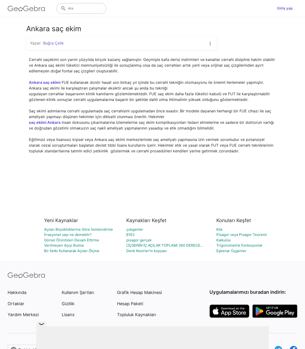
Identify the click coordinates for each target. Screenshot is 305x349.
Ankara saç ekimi (45, 82)
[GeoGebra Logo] (26, 8)
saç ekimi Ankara (45, 122)
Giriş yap (285, 8)
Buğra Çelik (53, 43)
